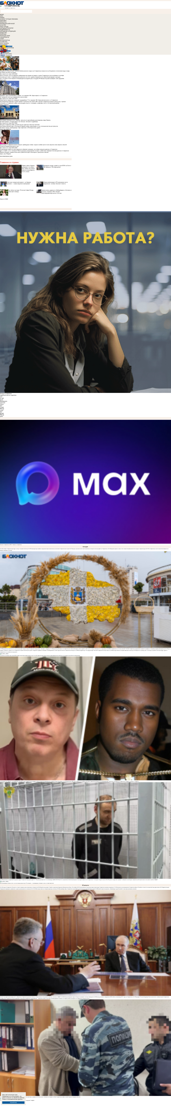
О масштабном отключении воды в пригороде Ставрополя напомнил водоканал (96, 887)
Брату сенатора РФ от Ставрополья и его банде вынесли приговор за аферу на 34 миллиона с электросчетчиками (27, 1096)
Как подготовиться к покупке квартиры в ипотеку (122, 650)
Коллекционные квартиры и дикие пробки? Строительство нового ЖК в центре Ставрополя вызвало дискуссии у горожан (33, 101)
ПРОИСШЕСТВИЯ (5, 35)
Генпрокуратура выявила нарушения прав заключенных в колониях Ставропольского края (50, 548)
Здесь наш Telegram (5, 153)
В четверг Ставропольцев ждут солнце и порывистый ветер (15, 548)
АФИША (2, 17)
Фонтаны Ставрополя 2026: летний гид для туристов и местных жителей (19, 124)
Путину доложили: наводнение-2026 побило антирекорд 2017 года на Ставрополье (114, 996)
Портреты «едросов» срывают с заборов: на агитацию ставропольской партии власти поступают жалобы (131, 879)
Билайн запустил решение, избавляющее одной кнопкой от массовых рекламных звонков (117, 888)
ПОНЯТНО (13, 1102)
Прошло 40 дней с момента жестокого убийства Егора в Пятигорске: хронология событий (24, 152)
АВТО (1, 16)
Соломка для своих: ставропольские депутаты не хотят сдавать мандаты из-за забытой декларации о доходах (30, 77)
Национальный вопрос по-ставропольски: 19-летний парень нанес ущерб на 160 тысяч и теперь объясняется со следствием (79, 648)
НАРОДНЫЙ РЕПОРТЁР (6, 28)
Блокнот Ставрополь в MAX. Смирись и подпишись (11, 544)
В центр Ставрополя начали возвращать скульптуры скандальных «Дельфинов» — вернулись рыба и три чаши (26, 998)
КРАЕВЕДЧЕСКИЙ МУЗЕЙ (7, 23)
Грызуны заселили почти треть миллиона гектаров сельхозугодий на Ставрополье (90, 548)
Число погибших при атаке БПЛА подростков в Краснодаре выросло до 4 (18, 655)
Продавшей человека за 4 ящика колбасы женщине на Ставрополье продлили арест (71, 998)
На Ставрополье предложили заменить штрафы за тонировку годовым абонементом (146, 648)
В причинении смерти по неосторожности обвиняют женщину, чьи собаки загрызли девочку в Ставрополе (28, 149)
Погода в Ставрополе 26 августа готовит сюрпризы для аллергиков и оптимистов (19, 887)
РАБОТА (10, 46)
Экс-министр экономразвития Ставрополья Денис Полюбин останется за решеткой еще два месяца (138, 887)
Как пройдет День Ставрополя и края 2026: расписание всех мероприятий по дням (77, 888)
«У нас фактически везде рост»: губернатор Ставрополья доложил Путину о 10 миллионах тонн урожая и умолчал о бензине (29, 996)
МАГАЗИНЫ (8, 54)
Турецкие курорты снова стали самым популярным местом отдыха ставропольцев (128, 548)
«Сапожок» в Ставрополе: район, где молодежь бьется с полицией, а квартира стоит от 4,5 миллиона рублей (29, 103)
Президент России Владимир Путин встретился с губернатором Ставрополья (152, 996)
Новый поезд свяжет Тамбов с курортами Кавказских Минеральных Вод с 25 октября (58, 887)
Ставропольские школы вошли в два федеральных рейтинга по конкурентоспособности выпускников (58, 655)
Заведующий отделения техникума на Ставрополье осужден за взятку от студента (121, 781)
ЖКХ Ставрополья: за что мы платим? (117, 648)
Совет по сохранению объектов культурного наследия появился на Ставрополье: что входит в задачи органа (82, 879)
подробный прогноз (5, 395)
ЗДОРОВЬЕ (3, 20)
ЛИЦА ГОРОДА (4, 26)
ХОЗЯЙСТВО (3, 41)
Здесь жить (3, 80)
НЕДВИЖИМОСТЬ (5, 29)
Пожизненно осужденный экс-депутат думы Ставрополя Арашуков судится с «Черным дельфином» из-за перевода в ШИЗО (29, 879)
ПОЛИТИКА (3, 34)
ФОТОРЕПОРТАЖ (5, 40)
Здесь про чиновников (6, 55)
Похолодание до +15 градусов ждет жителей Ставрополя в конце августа (94, 650)
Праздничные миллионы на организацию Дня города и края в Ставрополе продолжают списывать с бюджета (26, 648)
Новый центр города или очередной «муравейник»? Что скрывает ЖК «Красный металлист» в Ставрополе (29, 100)
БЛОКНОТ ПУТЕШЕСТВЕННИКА (9, 19)
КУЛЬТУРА (3, 25)
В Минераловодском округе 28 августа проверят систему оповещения (78, 996)
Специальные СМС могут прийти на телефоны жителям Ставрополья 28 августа (82, 781)
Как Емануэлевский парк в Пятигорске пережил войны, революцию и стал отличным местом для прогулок (29, 126)
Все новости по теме (5, 74)
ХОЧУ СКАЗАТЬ (4, 43)
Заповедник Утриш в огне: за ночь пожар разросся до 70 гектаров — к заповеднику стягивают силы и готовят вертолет (28, 883)
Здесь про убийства (5, 129)
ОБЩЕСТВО (3, 32)
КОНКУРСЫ (3, 22)
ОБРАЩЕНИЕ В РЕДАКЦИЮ (8, 31)
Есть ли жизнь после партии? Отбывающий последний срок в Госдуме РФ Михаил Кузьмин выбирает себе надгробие (32, 78)
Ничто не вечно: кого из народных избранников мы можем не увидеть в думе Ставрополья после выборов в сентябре (32, 75)
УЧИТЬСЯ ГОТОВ (9, 48)
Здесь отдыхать (4, 104)
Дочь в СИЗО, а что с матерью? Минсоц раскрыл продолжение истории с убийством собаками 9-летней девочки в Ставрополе (34, 150)
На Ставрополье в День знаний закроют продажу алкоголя (67, 1096)
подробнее (13, 395)
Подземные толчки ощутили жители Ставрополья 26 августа (62, 650)
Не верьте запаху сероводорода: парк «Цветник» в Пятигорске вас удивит (20, 127)
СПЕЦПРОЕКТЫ (4, 37)
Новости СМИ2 (4, 199)
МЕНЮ (2, 14)
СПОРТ (2, 38)
